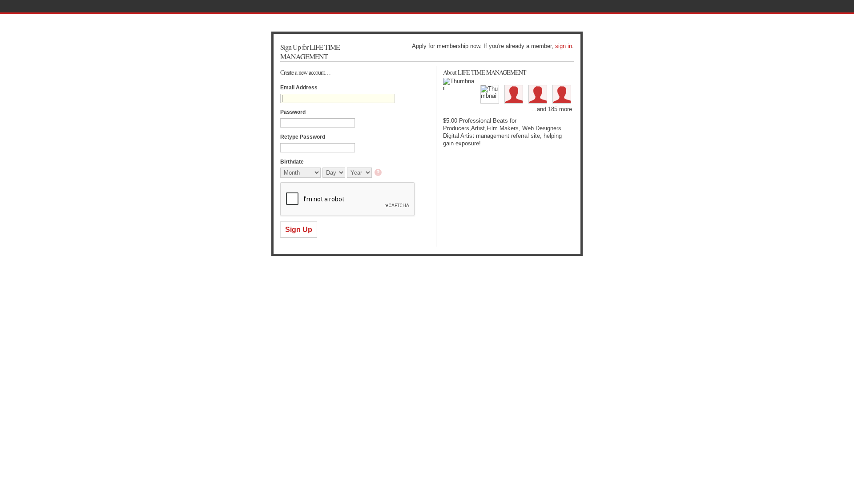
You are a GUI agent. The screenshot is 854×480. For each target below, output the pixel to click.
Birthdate (292, 162)
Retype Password (302, 137)
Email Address (299, 87)
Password (293, 112)
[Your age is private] (379, 173)
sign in (563, 46)
